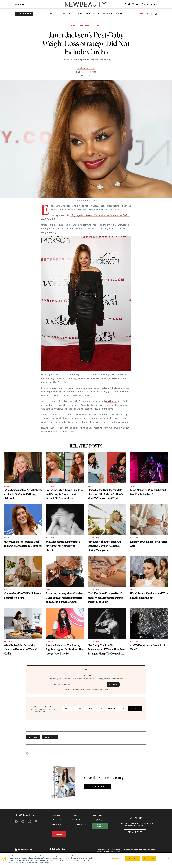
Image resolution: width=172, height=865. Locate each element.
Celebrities (52, 641)
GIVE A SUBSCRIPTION (97, 786)
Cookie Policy (57, 824)
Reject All (132, 858)
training (52, 232)
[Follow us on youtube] (137, 4)
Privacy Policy (97, 820)
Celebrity (9, 486)
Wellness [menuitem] (120, 14)
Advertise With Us (58, 820)
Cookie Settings (100, 825)
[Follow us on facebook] (125, 4)
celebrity (33, 737)
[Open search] (155, 13)
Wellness (85, 25)
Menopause (93, 538)
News (90, 486)
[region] (86, 858)
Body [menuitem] (80, 14)
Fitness (97, 25)
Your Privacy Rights (115, 858)
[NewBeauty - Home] (86, 4)
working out (111, 401)
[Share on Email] (31, 753)
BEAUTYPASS (144, 14)
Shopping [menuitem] (107, 14)
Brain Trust (76, 820)
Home (74, 25)
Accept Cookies (148, 858)
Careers (74, 816)
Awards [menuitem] (96, 14)
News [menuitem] (50, 14)
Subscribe (21, 4)
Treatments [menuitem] (69, 14)
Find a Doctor (96, 816)
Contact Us (56, 816)
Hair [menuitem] (88, 14)
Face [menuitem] (58, 14)
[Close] (168, 858)
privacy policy (103, 689)
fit (63, 431)
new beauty (49, 737)
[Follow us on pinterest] (129, 4)
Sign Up (112, 684)
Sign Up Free (135, 832)
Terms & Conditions (79, 824)
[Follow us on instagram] (133, 4)
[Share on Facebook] (27, 753)
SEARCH (134, 709)
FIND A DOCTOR (24, 14)
